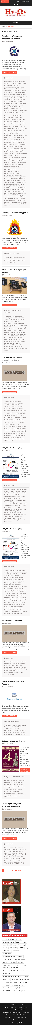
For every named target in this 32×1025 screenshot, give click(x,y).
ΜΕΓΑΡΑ (20, 337)
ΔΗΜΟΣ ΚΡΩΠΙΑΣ (15, 494)
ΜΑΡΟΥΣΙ (14, 337)
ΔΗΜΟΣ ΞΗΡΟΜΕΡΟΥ (15, 417)
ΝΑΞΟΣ (24, 339)
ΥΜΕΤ (17, 198)
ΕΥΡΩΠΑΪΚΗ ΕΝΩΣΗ (20, 959)
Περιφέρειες (9, 777)
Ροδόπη (21, 345)
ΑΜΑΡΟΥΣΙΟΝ (14, 318)
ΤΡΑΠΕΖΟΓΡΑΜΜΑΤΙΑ (17, 985)
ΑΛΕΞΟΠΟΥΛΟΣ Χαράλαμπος (12, 85)
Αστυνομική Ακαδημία (16, 96)
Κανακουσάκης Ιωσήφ (10, 132)
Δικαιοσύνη (15, 950)
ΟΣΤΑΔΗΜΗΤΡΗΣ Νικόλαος (19, 168)
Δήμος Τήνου (18, 665)
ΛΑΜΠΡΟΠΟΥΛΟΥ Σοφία (15, 150)
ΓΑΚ (14, 782)
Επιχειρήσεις (10, 1009)
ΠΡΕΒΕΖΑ (9, 180)
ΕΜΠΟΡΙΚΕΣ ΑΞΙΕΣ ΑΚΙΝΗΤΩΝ (12, 325)
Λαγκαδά (6, 336)
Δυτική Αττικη (14, 117)
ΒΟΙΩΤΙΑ (6, 321)
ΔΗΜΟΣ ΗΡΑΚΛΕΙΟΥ (14, 579)
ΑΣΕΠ (18, 942)
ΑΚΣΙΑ (7, 401)
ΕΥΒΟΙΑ (24, 325)
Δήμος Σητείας (22, 590)
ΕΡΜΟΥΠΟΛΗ (15, 597)
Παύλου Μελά (16, 514)
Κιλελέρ (19, 600)
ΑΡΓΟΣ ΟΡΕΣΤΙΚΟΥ (9, 851)
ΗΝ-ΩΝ (23, 126)
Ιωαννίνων (7, 600)
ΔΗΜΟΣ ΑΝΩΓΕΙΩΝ (21, 491)
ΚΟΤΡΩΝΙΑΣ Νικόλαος (10, 142)
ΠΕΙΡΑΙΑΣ (22, 341)
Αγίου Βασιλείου (10, 570)
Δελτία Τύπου (18, 1007)
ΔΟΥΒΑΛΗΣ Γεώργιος (10, 114)
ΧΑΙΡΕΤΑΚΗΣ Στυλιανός (10, 205)
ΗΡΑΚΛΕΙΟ (7, 328)
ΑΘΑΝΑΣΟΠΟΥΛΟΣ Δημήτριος (12, 83)
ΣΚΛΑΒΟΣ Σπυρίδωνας (16, 186)
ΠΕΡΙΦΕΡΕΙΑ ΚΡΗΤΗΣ (17, 970)
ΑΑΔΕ (7, 316)
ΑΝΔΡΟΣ (6, 319)
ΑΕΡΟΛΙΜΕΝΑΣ (21, 81)
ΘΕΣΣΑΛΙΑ (24, 128)
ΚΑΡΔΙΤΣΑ (16, 509)
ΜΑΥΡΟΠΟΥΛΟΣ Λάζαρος (11, 157)
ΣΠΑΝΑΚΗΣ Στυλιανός (10, 187)
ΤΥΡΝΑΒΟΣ (7, 518)
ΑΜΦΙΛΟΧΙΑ (11, 849)
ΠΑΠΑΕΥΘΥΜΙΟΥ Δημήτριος (12, 173)
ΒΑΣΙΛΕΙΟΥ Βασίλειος (14, 99)
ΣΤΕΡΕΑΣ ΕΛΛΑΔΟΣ (18, 777)
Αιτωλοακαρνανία (18, 316)
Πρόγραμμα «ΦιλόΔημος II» (13, 529)
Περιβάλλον (6, 979)
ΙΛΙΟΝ (10, 330)
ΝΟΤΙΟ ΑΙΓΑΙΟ (12, 160)
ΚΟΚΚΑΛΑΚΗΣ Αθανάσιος (19, 137)
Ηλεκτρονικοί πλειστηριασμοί (19, 327)
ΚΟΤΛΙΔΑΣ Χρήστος (15, 141)
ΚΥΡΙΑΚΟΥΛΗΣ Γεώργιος (11, 148)
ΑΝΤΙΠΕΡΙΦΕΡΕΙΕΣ (8, 942)
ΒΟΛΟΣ (12, 321)
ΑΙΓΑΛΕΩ (17, 570)
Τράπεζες (18, 988)
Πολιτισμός (22, 257)
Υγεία (13, 991)
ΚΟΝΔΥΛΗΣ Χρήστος (10, 139)
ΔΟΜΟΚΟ (13, 595)
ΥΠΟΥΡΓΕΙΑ (6, 991)
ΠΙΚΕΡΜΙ (15, 608)
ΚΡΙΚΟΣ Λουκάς (19, 146)
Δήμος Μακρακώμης (9, 415)
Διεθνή (25, 1007)
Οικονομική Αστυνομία (15, 166)
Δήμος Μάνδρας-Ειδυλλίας (16, 583)
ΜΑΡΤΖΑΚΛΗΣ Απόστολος (11, 155)
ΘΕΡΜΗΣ (13, 599)
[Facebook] (15, 4)
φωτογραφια (14, 796)
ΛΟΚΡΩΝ (6, 728)
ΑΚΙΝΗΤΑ (6, 318)
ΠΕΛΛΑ (6, 343)
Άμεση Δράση (15, 87)
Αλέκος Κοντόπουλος (11, 780)
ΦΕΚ (18, 991)
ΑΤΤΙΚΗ (22, 98)
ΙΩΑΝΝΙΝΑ (15, 330)
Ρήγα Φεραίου (8, 435)
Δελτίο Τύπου (15, 403)
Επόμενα (18, 870)
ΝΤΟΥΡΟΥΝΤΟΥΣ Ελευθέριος (18, 162)
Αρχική (6, 1007)
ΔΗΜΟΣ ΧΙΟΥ (15, 424)
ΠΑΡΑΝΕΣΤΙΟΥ (8, 514)
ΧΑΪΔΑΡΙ (14, 613)
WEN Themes (21, 1023)
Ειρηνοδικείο (21, 323)
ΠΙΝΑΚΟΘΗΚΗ (17, 791)
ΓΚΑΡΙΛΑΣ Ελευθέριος (16, 107)
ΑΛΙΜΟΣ (22, 570)
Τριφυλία (11, 611)
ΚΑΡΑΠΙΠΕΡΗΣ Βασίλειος (17, 133)
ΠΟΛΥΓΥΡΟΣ (8, 860)
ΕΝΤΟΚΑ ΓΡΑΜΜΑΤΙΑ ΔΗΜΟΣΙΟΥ (13, 956)
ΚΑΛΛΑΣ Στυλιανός (19, 130)
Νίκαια (12, 341)
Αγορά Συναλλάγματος (9, 945)
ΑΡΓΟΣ (24, 849)
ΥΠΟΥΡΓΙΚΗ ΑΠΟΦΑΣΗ (18, 439)
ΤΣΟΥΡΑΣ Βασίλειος (9, 198)
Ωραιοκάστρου (8, 521)
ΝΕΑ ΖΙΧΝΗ (7, 670)
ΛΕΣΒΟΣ (21, 336)
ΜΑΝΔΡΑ (22, 602)
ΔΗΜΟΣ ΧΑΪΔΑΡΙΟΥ (16, 593)
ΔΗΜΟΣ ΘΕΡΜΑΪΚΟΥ (16, 410)
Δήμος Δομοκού (15, 577)
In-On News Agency (11, 81)
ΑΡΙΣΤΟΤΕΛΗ (19, 851)
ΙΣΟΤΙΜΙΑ (17, 965)
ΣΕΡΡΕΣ (11, 346)
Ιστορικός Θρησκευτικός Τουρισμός (11, 1012)
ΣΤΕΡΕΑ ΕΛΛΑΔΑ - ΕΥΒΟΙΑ (17, 189)
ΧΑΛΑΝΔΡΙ (18, 348)
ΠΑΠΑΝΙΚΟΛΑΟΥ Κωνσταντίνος (13, 175)
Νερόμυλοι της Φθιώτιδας (15, 789)
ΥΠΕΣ (13, 518)
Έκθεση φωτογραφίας (19, 787)
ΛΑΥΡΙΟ (16, 336)
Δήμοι (21, 403)
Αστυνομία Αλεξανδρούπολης (12, 90)
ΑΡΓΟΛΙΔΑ (13, 319)
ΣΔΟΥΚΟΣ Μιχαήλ (22, 182)
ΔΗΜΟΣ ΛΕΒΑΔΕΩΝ (20, 414)
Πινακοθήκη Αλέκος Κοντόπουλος (13, 793)
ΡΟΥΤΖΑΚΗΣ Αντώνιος (19, 180)
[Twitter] (17, 4)
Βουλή (11, 1007)
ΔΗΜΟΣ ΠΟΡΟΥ (13, 419)
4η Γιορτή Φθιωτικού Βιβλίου (13, 741)
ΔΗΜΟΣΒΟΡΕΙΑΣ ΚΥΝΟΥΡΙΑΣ (12, 426)
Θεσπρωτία (14, 328)
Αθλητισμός (21, 945)
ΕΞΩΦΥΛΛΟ (18, 310)
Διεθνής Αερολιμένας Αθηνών (16, 112)
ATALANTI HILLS (10, 725)
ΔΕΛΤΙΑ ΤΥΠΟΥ (10, 78)
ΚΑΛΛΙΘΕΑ (7, 332)
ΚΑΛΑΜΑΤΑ (14, 600)
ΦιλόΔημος (24, 611)
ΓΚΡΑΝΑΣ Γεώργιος (9, 108)
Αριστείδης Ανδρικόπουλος (16, 89)
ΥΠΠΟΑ (6, 262)
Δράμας (24, 505)
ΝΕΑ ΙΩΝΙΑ (7, 341)
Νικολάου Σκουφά (18, 606)
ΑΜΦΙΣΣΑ (21, 318)
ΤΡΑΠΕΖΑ (6, 985)
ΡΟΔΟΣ (6, 346)
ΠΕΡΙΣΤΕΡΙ (12, 343)
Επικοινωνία (16, 1020)
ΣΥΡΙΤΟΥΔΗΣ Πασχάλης (11, 191)
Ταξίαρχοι (14, 193)
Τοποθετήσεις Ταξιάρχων (19, 196)
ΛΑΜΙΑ (6, 789)
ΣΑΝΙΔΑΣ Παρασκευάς (10, 182)
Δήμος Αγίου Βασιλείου (15, 574)
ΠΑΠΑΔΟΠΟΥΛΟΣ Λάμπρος (11, 171)
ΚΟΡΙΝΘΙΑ (7, 334)
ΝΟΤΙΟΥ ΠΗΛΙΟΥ (9, 433)
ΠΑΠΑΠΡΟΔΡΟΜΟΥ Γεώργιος (12, 177)
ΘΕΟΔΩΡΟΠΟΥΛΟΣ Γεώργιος (12, 128)
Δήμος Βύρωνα (8, 493)
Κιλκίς (24, 332)
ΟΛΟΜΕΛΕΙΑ (7, 730)
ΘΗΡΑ (6, 330)
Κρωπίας (13, 334)
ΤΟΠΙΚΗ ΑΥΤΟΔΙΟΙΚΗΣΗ (10, 982)
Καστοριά (13, 332)
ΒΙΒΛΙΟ (10, 782)
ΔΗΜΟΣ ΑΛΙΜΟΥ (14, 575)
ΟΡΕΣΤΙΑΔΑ (7, 168)
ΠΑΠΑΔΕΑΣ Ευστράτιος (10, 169)
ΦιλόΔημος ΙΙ (21, 520)
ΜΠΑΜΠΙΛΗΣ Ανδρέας (16, 159)
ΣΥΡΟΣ (17, 346)
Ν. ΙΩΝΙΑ (18, 339)
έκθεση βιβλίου (8, 787)
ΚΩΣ (24, 334)
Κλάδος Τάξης (8, 137)
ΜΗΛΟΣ (6, 339)
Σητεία (22, 609)
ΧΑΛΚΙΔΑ (19, 613)
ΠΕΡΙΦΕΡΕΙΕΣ (8, 791)
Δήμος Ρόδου (19, 503)
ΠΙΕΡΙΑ (18, 343)
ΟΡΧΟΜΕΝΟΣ (8, 608)
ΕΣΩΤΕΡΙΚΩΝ (22, 428)
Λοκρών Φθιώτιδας (15, 728)
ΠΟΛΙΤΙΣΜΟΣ (15, 253)
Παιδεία (26, 976)
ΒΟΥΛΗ (5, 948)
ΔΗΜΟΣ (6, 405)
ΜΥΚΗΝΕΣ (19, 858)
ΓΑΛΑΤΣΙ (20, 572)
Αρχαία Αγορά (21, 780)
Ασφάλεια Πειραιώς (14, 98)
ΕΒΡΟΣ (15, 323)
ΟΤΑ (24, 858)
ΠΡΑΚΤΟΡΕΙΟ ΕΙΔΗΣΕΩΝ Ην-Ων (12, 976)
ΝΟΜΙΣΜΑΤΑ (14, 968)
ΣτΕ (14, 732)
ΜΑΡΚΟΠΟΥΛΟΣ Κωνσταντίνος (18, 153)
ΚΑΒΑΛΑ (21, 330)
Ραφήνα (20, 608)
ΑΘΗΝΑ (24, 83)
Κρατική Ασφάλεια (9, 146)
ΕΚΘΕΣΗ (21, 786)
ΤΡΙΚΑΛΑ (21, 346)
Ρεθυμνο (15, 345)
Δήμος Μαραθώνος (19, 496)
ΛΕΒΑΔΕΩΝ (17, 431)
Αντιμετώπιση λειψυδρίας (12, 620)
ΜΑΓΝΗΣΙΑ (24, 431)
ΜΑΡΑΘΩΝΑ (7, 337)
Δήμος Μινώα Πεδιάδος (18, 663)
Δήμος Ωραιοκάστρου (16, 505)
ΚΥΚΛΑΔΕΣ (19, 334)
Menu (17, 23)
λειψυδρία (7, 669)
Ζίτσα (25, 597)
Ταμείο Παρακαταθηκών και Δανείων (13, 516)
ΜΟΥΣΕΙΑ (6, 968)
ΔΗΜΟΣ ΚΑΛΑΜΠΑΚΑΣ (18, 412)
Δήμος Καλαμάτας (15, 581)
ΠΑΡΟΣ (17, 341)
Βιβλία (6, 782)
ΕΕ (22, 950)
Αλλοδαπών (7, 87)
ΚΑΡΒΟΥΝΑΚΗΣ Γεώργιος (11, 135)
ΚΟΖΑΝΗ (16, 430)
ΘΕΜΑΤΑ (8, 253)
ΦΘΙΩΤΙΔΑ (23, 204)
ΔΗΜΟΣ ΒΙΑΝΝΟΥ (18, 406)
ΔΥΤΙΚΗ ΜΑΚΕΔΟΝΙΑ (15, 119)
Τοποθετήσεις (8, 196)
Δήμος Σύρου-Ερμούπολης (11, 423)
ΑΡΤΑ (5, 572)
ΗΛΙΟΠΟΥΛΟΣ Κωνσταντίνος (12, 126)
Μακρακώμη (13, 669)
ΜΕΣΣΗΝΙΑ (12, 511)
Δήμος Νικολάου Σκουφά (20, 586)
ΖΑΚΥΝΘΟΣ (7, 327)
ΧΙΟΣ (12, 440)
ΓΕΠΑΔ (12, 105)
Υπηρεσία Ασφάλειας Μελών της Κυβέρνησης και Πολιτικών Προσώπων (14, 200)
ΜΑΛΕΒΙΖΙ (13, 858)
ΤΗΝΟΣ (22, 672)
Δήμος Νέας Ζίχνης (9, 665)
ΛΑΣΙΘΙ (12, 431)
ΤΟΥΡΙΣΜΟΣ (16, 734)
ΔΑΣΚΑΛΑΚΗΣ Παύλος (17, 110)
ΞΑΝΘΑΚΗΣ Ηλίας (9, 164)
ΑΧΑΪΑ (6, 99)
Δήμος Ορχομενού (9, 588)
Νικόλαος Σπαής (14, 257)
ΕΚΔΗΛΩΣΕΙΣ (7, 953)
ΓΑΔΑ (10, 101)
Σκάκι (13, 1017)
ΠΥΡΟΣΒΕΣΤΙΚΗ (8, 259)
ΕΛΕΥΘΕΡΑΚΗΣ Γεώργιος (11, 121)
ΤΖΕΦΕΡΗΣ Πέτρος (17, 195)
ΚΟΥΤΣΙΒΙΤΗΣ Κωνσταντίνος (19, 144)
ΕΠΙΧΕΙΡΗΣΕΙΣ (7, 959)
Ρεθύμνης (23, 514)
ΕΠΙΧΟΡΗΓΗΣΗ (13, 428)
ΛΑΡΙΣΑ (12, 336)
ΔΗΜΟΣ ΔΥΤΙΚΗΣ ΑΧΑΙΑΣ (11, 408)
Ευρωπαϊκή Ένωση (20, 1009)
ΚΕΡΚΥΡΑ (19, 332)
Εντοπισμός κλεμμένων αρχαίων (15, 213)
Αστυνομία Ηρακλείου (14, 92)
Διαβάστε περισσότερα (9, 72)
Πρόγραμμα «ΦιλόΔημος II (12, 448)
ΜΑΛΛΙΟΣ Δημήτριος (10, 151)
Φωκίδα (13, 348)
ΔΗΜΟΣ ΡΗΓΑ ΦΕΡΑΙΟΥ (18, 421)
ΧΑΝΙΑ (6, 350)
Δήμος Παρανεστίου (21, 502)
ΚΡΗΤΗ (24, 965)
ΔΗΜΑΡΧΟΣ (13, 948)
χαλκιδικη (24, 348)
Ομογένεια (8, 1014)
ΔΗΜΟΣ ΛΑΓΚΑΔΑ (9, 414)
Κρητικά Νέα (26, 1012)
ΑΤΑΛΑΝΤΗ (19, 725)
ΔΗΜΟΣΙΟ (17, 321)
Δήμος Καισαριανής (18, 493)
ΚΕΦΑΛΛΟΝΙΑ (23, 135)
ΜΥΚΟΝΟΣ (12, 339)
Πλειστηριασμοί (8, 345)
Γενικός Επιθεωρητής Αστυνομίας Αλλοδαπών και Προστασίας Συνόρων (15, 103)
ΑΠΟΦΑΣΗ (13, 401)
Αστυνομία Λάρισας (15, 94)
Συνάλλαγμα (20, 1017)
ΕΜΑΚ (7, 257)
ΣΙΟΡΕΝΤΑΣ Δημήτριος (10, 184)
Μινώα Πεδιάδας (21, 669)
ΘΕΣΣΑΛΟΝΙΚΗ (8, 130)
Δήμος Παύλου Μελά (9, 503)
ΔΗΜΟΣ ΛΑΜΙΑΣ (13, 786)
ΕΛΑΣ (23, 119)
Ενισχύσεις (7, 597)
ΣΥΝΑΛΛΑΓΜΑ (24, 979)
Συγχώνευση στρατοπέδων (21, 1)
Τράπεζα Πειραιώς (8, 988)
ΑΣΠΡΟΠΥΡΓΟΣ (8, 853)
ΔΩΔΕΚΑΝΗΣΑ (8, 323)
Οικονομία (6, 970)
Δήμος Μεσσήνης (9, 498)
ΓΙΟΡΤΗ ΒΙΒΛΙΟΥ (14, 784)
